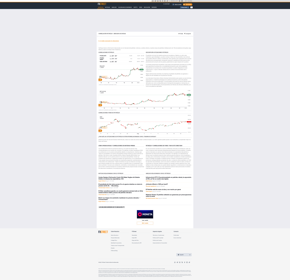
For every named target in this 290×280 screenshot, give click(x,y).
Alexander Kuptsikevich (151, 186)
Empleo (112, 248)
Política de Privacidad (158, 237)
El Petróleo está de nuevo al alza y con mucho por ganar (163, 189)
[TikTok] (167, 1)
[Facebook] (162, 1)
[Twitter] (160, 1)
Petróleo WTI (103, 55)
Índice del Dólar (103, 61)
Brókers (154, 7)
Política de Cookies (157, 240)
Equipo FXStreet (101, 181)
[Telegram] (155, 1)
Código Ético (114, 240)
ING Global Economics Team (152, 198)
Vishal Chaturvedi (102, 194)
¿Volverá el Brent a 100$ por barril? (157, 184)
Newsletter (189, 1)
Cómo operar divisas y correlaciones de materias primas (116, 145)
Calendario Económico (125, 7)
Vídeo (140, 7)
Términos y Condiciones (158, 235)
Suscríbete (188, 4)
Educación (147, 7)
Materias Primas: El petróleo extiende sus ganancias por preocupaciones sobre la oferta (168, 195)
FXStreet (100, 3)
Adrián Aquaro (149, 191)
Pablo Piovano (149, 181)
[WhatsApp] (152, 1)
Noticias (107, 7)
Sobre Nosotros (115, 231)
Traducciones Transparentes (117, 245)
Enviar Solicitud (177, 237)
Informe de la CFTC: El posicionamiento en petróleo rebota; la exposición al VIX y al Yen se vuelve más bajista (168, 178)
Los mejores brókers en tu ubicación (111, 207)
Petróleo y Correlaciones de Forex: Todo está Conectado (164, 145)
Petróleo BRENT (102, 58)
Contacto (176, 231)
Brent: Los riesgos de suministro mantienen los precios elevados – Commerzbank (119, 198)
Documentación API (136, 243)
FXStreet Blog (114, 250)
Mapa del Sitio (135, 240)
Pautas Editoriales (115, 237)
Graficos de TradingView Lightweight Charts (107, 84)
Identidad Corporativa (116, 243)
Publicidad (176, 235)
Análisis (114, 7)
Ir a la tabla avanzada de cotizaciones (108, 41)
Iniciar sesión (178, 4)
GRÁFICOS (100, 7)
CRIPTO (135, 7)
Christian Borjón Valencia (103, 187)
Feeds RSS (134, 237)
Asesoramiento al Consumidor (160, 243)
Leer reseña (145, 220)
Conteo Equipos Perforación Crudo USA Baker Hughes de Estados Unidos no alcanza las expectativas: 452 (119, 178)
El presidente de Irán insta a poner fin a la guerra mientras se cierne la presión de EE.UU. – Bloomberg (120, 185)
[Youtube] (165, 1)
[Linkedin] (157, 1)
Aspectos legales (157, 231)
